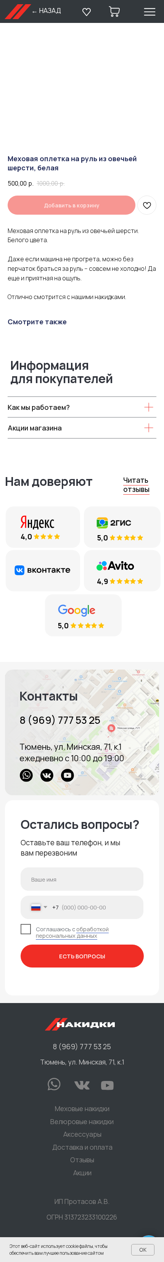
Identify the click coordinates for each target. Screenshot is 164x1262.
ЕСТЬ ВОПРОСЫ (82, 956)
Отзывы (82, 1159)
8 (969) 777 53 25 (59, 720)
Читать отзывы (136, 484)
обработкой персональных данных (72, 932)
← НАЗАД (46, 10)
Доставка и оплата (82, 1147)
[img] (82, 732)
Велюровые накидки (82, 1121)
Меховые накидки (82, 1108)
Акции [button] (82, 1172)
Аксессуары (82, 1134)
